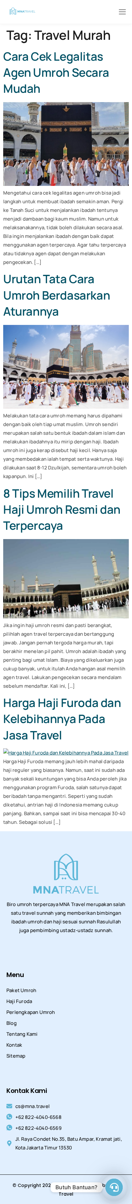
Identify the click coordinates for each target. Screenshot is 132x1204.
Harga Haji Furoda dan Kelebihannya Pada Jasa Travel (62, 719)
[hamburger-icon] (122, 12)
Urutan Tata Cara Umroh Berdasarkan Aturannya (56, 295)
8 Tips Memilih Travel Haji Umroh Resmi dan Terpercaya (61, 509)
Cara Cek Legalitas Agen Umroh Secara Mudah (56, 72)
